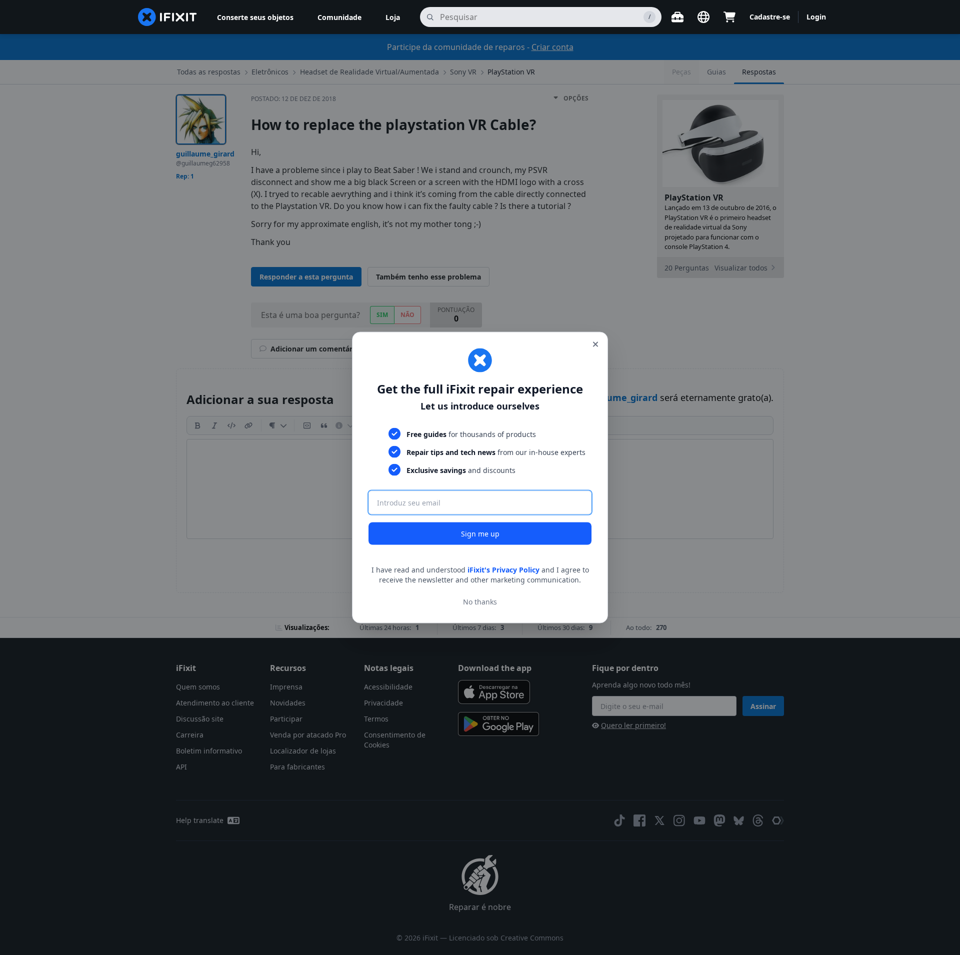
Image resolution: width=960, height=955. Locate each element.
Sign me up (480, 533)
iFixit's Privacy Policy (504, 569)
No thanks (480, 601)
